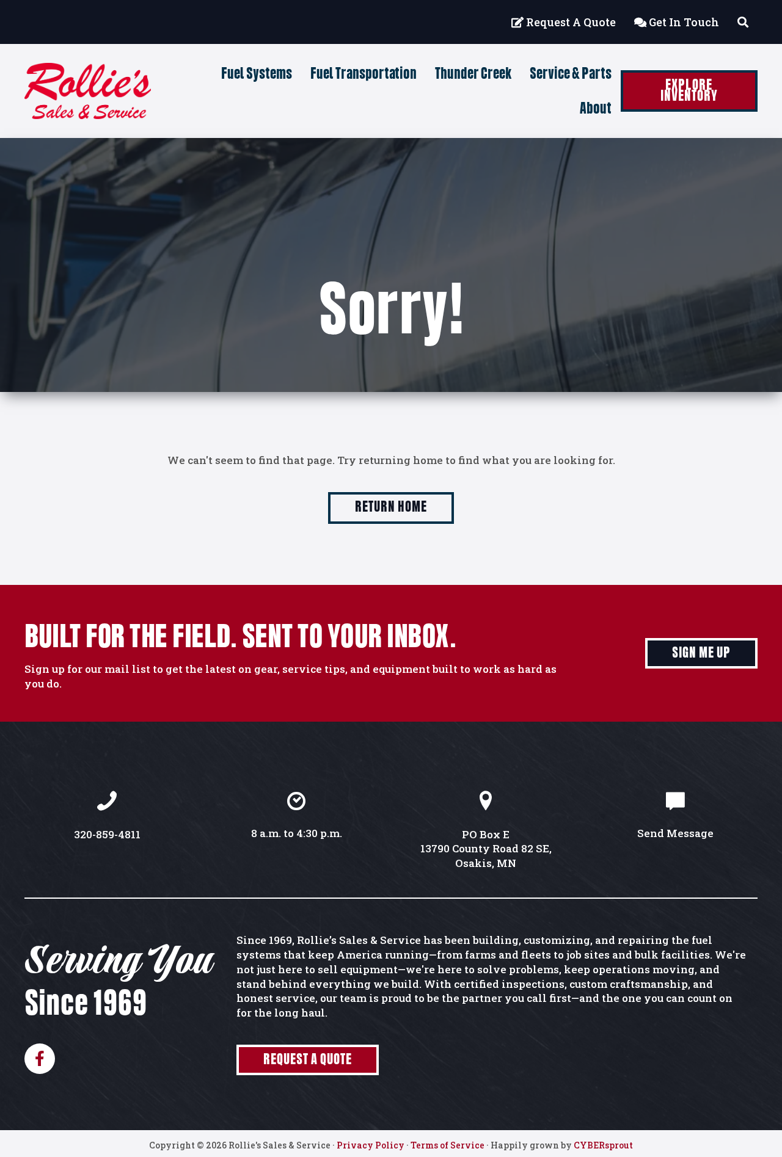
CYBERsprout (603, 1145)
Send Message (675, 833)
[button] (689, 91)
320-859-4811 (107, 834)
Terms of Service (447, 1145)
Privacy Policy (370, 1145)
